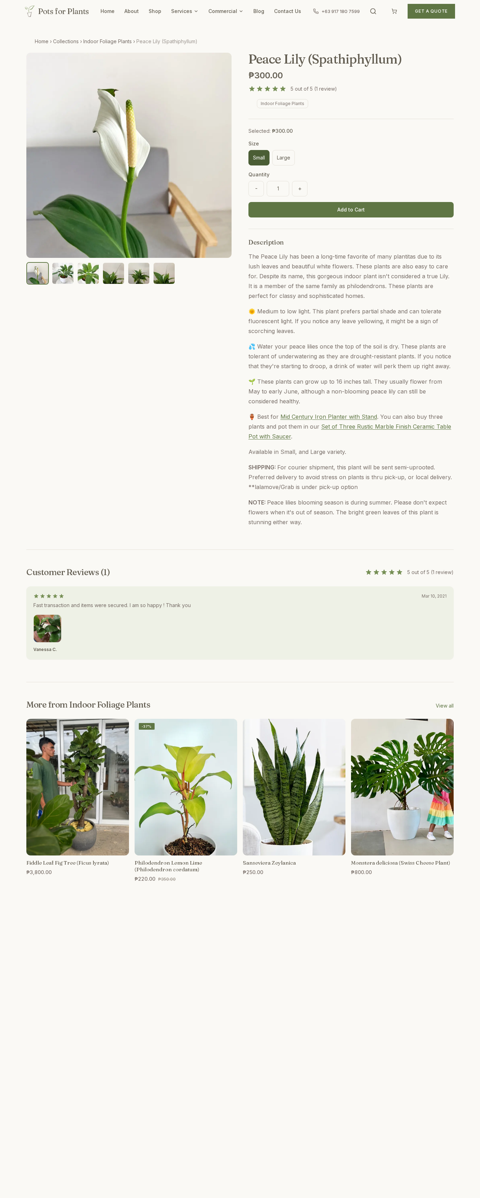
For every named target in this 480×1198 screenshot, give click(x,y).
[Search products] (373, 11)
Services (181, 11)
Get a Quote (431, 11)
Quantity (259, 174)
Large (283, 158)
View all (445, 706)
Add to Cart (351, 210)
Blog (258, 11)
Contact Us (287, 11)
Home (107, 11)
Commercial (222, 11)
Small (259, 158)
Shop (155, 11)
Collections (66, 41)
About (131, 11)
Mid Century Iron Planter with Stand (328, 416)
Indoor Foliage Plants (107, 41)
